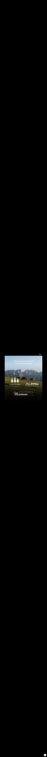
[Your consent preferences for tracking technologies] (45, 755)
